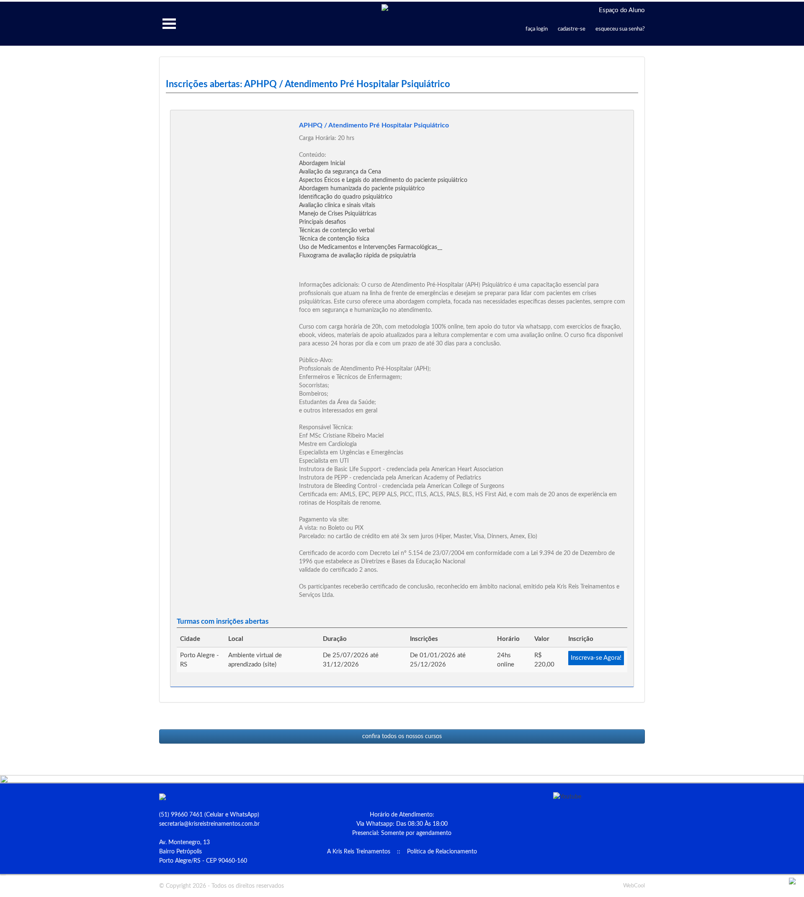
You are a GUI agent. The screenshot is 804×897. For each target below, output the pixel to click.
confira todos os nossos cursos (402, 736)
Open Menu (169, 23)
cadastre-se (571, 29)
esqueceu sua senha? (620, 29)
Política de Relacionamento (442, 852)
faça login (537, 29)
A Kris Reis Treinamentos (358, 852)
